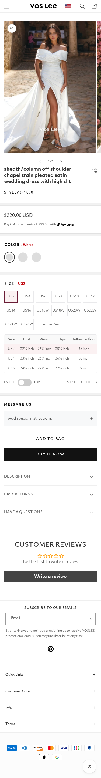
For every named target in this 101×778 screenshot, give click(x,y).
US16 (26, 310)
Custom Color (36, 257)
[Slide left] (40, 161)
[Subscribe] (89, 619)
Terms (10, 724)
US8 (58, 296)
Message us (18, 405)
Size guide (80, 382)
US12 (90, 296)
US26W (27, 324)
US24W (11, 324)
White (9, 257)
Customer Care (17, 691)
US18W (58, 310)
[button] (7, 6)
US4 (26, 296)
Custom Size (50, 324)
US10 (74, 296)
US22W (90, 310)
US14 (10, 310)
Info (8, 708)
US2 (11, 296)
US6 (42, 296)
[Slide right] (61, 161)
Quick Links (14, 674)
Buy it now (51, 454)
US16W (43, 310)
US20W (74, 310)
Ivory (23, 257)
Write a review (50, 576)
